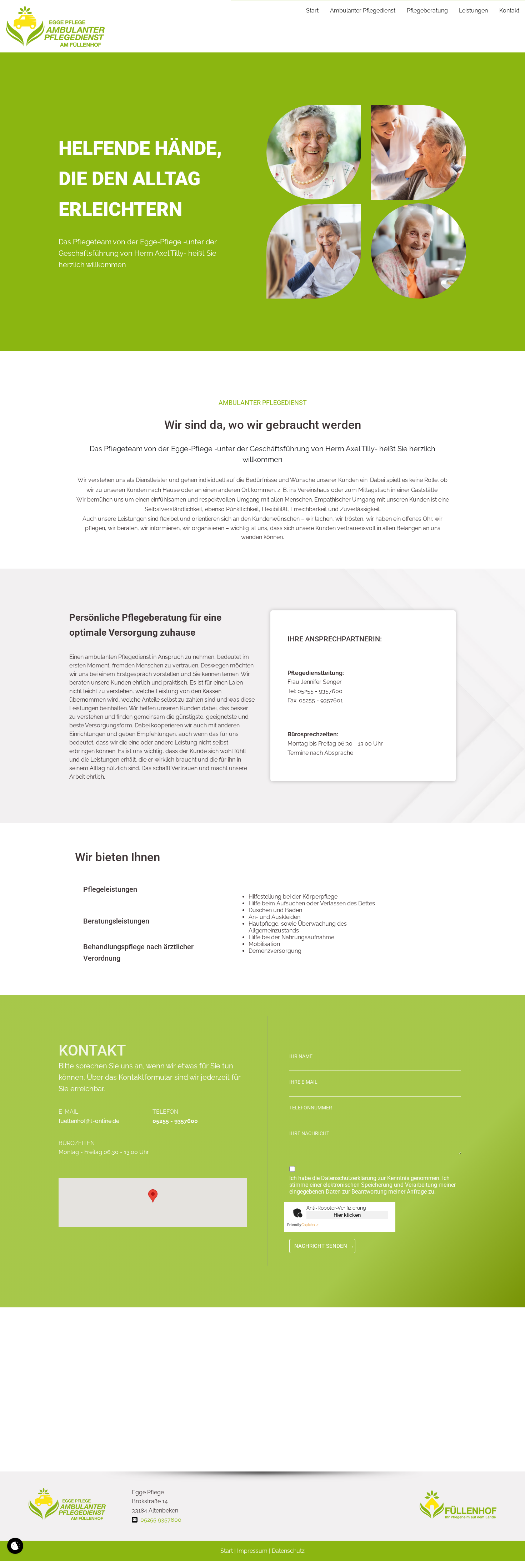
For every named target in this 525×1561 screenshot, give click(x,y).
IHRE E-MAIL (303, 1082)
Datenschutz (288, 1550)
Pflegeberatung (427, 10)
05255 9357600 (160, 1519)
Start (312, 10)
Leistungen (473, 10)
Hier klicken (347, 1215)
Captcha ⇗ (303, 1225)
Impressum (252, 1550)
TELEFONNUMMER (310, 1107)
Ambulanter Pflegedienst (362, 10)
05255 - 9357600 (175, 1121)
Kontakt (509, 10)
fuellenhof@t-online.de (89, 1121)
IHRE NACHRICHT (309, 1133)
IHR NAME (300, 1056)
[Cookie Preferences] (15, 1546)
